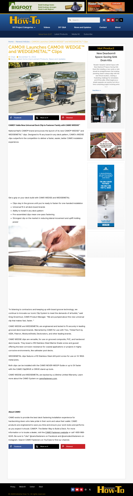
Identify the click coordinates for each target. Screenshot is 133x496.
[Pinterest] (113, 20)
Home (11, 42)
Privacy (12, 486)
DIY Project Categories (22, 27)
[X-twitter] (121, 20)
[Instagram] (117, 20)
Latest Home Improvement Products (32, 59)
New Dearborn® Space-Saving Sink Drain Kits (106, 57)
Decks (13, 59)
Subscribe (88, 34)
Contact (103, 27)
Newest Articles (23, 42)
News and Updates (82, 27)
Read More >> (97, 90)
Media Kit (76, 34)
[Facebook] (104, 20)
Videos (47, 27)
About (118, 27)
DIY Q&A (62, 27)
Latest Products (61, 34)
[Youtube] (108, 20)
